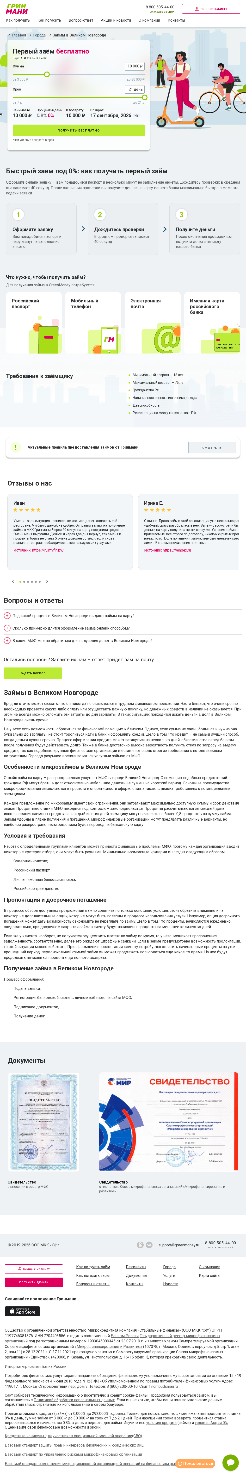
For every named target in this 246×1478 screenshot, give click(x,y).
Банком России (125, 1336)
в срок (49, 140)
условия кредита (161, 1422)
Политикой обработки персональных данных (74, 1400)
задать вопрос (32, 673)
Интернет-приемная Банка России (35, 1366)
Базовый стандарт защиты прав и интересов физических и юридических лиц (74, 1445)
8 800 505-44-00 (160, 7)
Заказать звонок (162, 11)
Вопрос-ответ (81, 20)
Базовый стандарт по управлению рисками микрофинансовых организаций (73, 1454)
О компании (149, 20)
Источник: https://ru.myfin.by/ (38, 550)
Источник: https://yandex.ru (167, 550)
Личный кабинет (214, 8)
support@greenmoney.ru (178, 1245)
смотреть (211, 447)
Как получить (18, 20)
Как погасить (49, 20)
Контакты (176, 20)
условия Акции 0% (211, 1422)
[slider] (47, 74)
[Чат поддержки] (230, 1462)
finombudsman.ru (163, 1386)
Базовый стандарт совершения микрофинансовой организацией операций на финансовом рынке (93, 1463)
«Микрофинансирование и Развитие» (109, 1346)
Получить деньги (34, 1282)
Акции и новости (116, 20)
